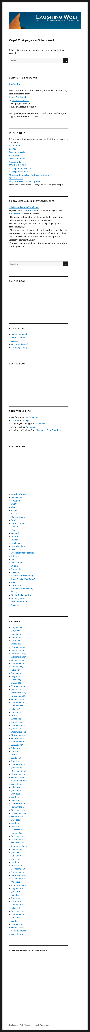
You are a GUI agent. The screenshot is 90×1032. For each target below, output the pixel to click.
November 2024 (18, 696)
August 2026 (17, 627)
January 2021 (17, 833)
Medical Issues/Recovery (22, 553)
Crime (14, 510)
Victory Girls (15, 155)
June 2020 (16, 856)
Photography (17, 562)
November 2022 (18, 774)
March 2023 (16, 761)
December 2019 (18, 875)
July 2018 (15, 908)
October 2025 (17, 660)
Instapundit (14, 145)
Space (14, 582)
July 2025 (15, 670)
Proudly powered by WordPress (37, 1025)
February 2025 (18, 686)
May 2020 (16, 859)
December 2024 (18, 693)
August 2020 (17, 849)
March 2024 (16, 722)
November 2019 (18, 878)
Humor (14, 540)
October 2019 (17, 882)
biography (15, 214)
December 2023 (18, 732)
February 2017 (17, 924)
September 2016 (18, 931)
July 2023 (15, 748)
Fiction (14, 527)
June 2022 (16, 790)
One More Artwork (20, 344)
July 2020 (15, 852)
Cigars (14, 507)
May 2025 (16, 676)
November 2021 (18, 813)
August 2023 (17, 745)
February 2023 (18, 764)
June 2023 (16, 751)
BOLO (14, 504)
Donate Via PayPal (17, 97)
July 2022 (15, 787)
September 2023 (19, 741)
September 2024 (19, 702)
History (14, 536)
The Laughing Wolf (16, 1025)
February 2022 (18, 803)
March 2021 (16, 826)
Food (13, 530)
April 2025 (16, 679)
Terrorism (16, 585)
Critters (14, 514)
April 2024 (16, 719)
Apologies (16, 341)
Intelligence (16, 543)
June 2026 (16, 634)
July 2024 (15, 709)
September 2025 (19, 663)
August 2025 (17, 666)
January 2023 (17, 768)
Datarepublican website (20, 168)
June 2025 (16, 673)
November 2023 (18, 735)
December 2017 (18, 911)
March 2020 (16, 865)
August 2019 (17, 888)
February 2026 (18, 647)
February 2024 (18, 725)
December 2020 (18, 836)
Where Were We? (19, 334)
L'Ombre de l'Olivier (18, 165)
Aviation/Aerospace (20, 494)
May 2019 (15, 898)
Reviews (15, 572)
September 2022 (19, 781)
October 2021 (17, 816)
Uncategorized (18, 598)
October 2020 (17, 843)
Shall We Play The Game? (23, 579)
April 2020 (16, 862)
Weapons (15, 605)
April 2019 (16, 901)
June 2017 (15, 918)
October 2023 (17, 738)
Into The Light (18, 546)
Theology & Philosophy (22, 589)
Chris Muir (31, 210)
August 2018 (17, 905)
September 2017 (18, 914)
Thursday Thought (20, 347)
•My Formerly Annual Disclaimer (24, 207)
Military (15, 556)
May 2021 (15, 820)
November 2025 (18, 657)
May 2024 (16, 715)
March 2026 (17, 644)
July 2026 (15, 631)
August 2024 (17, 706)
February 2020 (18, 869)
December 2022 (18, 771)
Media (14, 549)
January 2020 (17, 872)
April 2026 (16, 640)
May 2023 (15, 754)
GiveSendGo (14, 84)
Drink (14, 520)
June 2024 (16, 712)
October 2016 (17, 927)
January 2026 (17, 650)
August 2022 (17, 784)
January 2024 (17, 728)
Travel (14, 592)
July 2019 (15, 891)
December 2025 (18, 653)
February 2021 (17, 830)
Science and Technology (22, 575)
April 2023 (16, 758)
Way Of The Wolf (19, 602)
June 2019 (16, 895)
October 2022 (17, 777)
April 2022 (16, 797)
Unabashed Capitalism (21, 595)
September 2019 (18, 885)
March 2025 (16, 683)
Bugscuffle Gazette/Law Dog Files (24, 181)
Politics (14, 566)
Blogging (15, 500)
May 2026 (16, 637)
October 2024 (17, 699)
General (15, 533)
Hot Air (12, 149)
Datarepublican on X (18, 172)
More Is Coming (18, 338)
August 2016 (17, 934)
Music (14, 559)
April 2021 (16, 823)
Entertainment (18, 523)
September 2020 (19, 846)
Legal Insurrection (17, 152)
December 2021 (18, 810)
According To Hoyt (17, 162)
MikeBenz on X (16, 178)
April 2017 (16, 921)
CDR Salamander (16, 158)
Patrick (14, 420)
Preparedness (17, 569)
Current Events (18, 517)
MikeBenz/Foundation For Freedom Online (29, 175)
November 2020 (18, 839)
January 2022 (17, 807)
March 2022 (16, 800)
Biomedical (16, 497)
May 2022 (16, 794)
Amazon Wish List (20, 100)
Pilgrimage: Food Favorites (48, 430)
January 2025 (17, 689)
